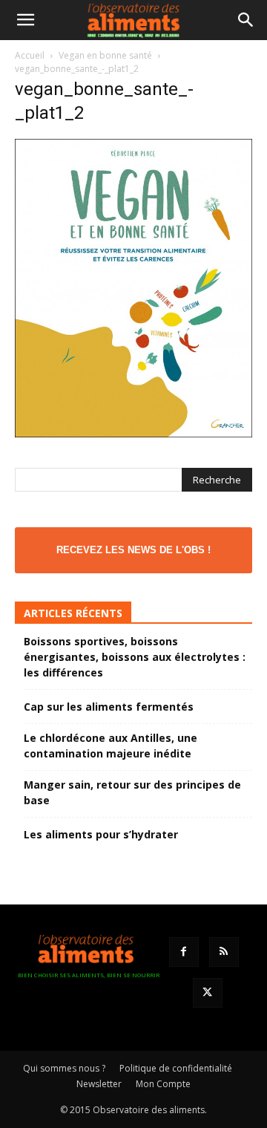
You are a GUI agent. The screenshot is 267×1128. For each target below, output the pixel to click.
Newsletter (99, 1084)
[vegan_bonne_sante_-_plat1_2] (133, 433)
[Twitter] (207, 993)
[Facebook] (184, 952)
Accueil (29, 55)
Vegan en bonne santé (105, 55)
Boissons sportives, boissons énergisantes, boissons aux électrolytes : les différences (134, 656)
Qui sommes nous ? (64, 1068)
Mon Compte (163, 1084)
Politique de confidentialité (175, 1068)
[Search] (246, 20)
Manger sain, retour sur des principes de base (132, 792)
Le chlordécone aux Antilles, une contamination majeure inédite (110, 745)
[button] (25, 20)
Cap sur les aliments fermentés (109, 707)
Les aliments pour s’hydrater (101, 834)
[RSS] (224, 952)
